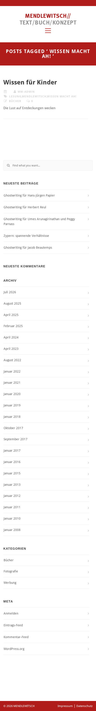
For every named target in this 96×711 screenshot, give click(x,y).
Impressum (65, 706)
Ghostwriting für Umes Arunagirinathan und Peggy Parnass (39, 221)
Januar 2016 (12, 462)
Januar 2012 (12, 496)
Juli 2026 (10, 292)
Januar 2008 (12, 530)
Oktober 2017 (13, 428)
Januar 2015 (12, 473)
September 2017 (15, 439)
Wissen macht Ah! (61, 96)
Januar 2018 (12, 416)
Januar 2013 (12, 484)
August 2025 (12, 303)
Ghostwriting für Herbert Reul (25, 207)
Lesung (15, 96)
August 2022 (12, 360)
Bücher (15, 101)
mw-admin (26, 92)
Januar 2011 (12, 507)
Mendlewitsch (34, 96)
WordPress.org (14, 649)
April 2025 (11, 315)
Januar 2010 (12, 518)
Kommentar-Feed (16, 637)
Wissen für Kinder (30, 82)
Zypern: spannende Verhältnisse (26, 236)
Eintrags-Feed (13, 625)
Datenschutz (84, 706)
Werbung (10, 582)
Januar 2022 (12, 371)
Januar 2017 (12, 450)
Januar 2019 (12, 405)
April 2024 (11, 337)
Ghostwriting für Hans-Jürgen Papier (29, 195)
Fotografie (11, 571)
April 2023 (11, 348)
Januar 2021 (12, 382)
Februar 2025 (13, 326)
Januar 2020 (12, 394)
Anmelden (11, 613)
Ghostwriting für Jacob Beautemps (28, 247)
